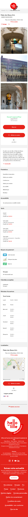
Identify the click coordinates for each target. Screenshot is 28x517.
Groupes (17, 484)
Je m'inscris (14, 477)
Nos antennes (8, 484)
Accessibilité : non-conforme (14, 505)
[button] (9, 24)
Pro (23, 484)
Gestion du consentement (14, 497)
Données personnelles (20, 493)
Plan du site (14, 509)
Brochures (21, 489)
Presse (6, 489)
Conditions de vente (14, 501)
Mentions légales (6, 493)
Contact (12, 489)
